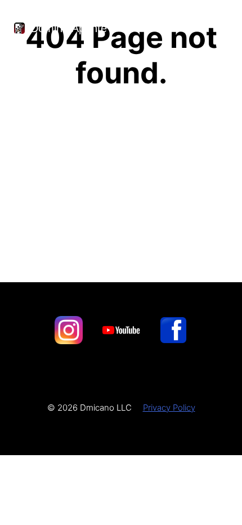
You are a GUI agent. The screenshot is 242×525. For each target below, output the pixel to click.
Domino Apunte (68, 28)
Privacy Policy (169, 407)
